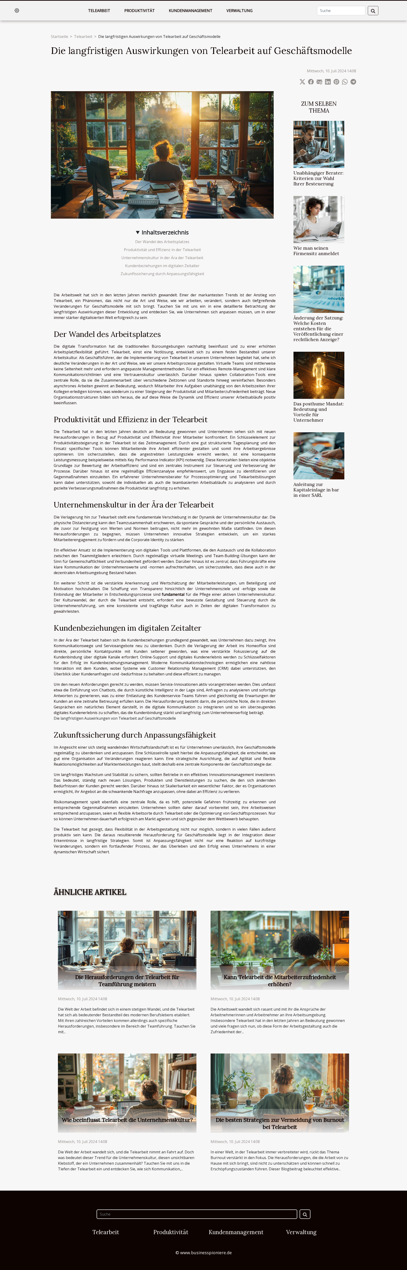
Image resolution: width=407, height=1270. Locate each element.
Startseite (59, 36)
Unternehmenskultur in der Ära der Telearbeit (162, 257)
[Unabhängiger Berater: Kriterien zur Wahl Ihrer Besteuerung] (318, 144)
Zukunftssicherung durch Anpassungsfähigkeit (162, 273)
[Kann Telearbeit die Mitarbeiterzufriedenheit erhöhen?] (280, 949)
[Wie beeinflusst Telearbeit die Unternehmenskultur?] (127, 1092)
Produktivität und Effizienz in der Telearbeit (162, 249)
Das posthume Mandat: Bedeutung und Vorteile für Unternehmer (318, 412)
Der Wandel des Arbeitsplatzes (162, 241)
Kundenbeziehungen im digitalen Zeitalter (162, 265)
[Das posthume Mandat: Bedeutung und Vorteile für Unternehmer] (318, 374)
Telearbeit (99, 10)
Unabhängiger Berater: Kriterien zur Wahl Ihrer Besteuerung (318, 178)
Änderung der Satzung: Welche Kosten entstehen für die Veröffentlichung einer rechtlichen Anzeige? (318, 328)
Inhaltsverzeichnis (165, 232)
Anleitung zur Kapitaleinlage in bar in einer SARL (316, 490)
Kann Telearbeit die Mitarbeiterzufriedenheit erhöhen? (280, 981)
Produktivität (139, 10)
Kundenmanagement (190, 10)
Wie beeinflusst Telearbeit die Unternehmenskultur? (127, 1119)
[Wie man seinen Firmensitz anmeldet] (318, 219)
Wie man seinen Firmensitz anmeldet (316, 250)
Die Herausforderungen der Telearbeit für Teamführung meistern (127, 981)
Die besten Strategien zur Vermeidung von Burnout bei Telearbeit (280, 1123)
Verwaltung (239, 10)
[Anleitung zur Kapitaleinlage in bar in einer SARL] (318, 455)
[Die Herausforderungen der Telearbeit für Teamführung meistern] (127, 949)
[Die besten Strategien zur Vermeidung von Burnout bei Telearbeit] (280, 1092)
